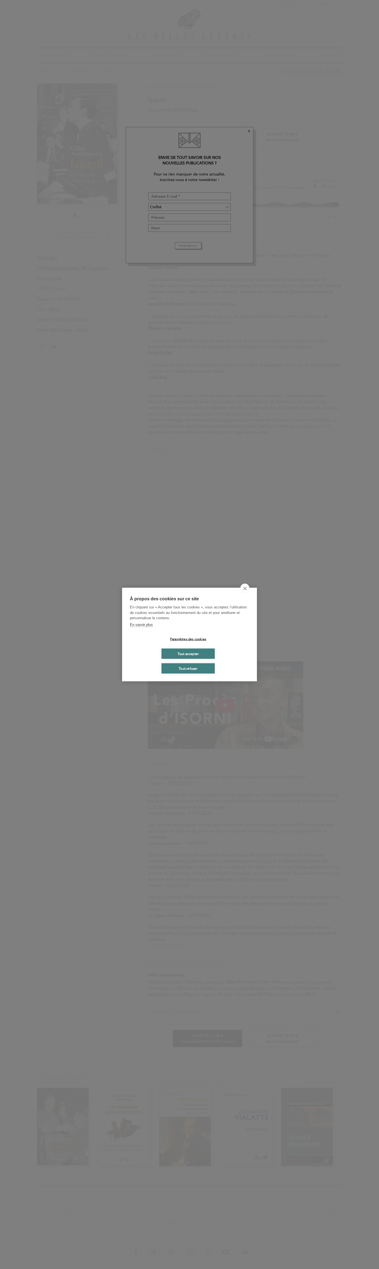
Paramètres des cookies (188, 639)
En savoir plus (141, 624)
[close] (244, 588)
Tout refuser (188, 668)
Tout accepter (188, 654)
